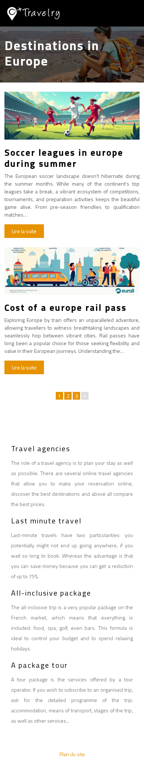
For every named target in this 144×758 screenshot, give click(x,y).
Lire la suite (24, 231)
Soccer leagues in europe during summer (63, 158)
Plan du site (72, 754)
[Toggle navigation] (129, 13)
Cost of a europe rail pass (65, 308)
